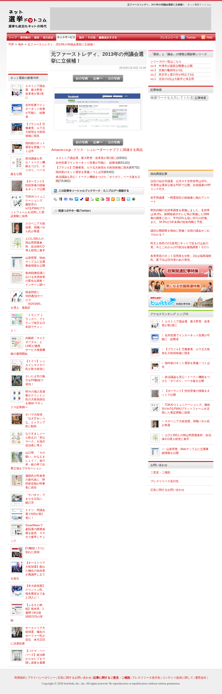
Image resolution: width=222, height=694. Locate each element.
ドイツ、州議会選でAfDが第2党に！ (35, 513)
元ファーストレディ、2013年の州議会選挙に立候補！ (62, 44)
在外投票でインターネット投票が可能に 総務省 (87, 162)
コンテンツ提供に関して (177, 677)
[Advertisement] (130, 18)
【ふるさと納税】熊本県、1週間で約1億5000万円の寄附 (27, 612)
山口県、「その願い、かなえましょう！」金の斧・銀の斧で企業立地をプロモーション (28, 460)
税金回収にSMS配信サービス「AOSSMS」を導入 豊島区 (27, 299)
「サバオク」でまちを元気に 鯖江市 (35, 498)
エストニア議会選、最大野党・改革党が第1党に (86, 158)
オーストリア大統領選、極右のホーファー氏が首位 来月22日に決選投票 (28, 635)
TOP (11, 44)
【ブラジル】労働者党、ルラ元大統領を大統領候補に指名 (92, 167)
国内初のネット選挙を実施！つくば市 (35, 147)
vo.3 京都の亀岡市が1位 (166, 70)
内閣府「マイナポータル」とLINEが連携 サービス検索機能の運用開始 (28, 345)
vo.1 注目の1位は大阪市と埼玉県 (172, 79)
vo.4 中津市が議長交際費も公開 (171, 66)
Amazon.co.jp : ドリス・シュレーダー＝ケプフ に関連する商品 (97, 150)
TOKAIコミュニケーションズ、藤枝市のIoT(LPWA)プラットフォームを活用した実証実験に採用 (186, 408)
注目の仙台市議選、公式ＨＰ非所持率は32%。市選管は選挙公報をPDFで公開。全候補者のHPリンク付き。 (180, 185)
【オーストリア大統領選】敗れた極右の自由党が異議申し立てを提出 (28, 570)
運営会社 (200, 677)
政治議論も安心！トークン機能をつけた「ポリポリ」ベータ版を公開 (28, 166)
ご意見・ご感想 (160, 472)
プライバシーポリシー (42, 677)
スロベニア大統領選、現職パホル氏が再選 (35, 227)
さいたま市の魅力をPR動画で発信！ (35, 380)
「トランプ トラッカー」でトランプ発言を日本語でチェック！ (28, 322)
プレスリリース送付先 (164, 481)
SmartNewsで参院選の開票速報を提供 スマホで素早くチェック (28, 533)
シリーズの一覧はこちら (165, 61)
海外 (21, 44)
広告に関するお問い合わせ (167, 489)
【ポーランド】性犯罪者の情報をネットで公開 (35, 185)
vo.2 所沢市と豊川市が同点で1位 (172, 74)
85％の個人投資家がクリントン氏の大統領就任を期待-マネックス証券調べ (28, 399)
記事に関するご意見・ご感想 (111, 677)
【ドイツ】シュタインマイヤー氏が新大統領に (35, 365)
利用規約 (20, 677)
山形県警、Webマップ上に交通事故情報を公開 (35, 261)
